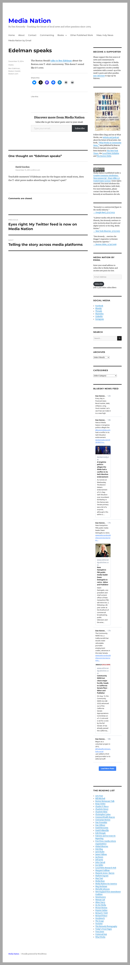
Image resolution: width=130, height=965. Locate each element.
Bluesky (98, 308)
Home (11, 35)
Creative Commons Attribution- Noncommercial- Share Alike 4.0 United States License (106, 178)
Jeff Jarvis (99, 860)
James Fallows (101, 854)
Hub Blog (99, 849)
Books (61, 35)
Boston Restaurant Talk (104, 801)
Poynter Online (101, 910)
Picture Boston (101, 908)
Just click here (99, 76)
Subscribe (80, 128)
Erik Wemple (100, 833)
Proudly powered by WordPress (34, 954)
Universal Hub (101, 934)
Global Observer (101, 846)
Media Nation (29, 20)
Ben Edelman (14, 68)
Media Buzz (100, 881)
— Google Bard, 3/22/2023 (104, 212)
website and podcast (111, 137)
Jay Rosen (99, 857)
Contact (32, 35)
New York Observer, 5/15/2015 (108, 231)
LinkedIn (99, 316)
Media (11, 65)
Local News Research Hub (105, 868)
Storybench (100, 918)
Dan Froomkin (101, 822)
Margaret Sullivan (102, 870)
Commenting (47, 35)
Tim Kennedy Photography (106, 926)
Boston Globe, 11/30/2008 (106, 244)
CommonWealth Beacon (105, 817)
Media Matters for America (106, 884)
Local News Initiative (110, 153)
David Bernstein (101, 828)
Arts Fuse (99, 796)
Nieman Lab (100, 900)
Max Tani (99, 878)
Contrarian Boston (102, 820)
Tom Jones (99, 932)
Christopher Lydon (103, 814)
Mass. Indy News (104, 35)
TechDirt (99, 924)
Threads (98, 311)
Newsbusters (100, 897)
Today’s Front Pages (103, 929)
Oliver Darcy (100, 902)
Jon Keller (99, 865)
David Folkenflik (102, 830)
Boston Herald (14, 71)
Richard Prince (101, 916)
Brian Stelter (100, 804)
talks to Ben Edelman (61, 60)
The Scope (99, 921)
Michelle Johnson (102, 889)
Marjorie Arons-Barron (104, 873)
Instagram (99, 319)
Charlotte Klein (101, 812)
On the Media (100, 905)
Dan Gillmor (100, 825)
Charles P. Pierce (102, 806)
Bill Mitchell (100, 798)
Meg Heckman (101, 886)
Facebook (99, 306)
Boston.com (13, 74)
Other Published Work (81, 35)
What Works (100, 937)
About (21, 35)
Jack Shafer (99, 852)
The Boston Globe (104, 156)
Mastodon (99, 314)
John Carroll (100, 862)
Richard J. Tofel (101, 913)
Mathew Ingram (101, 876)
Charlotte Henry (101, 809)
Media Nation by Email (19, 40)
